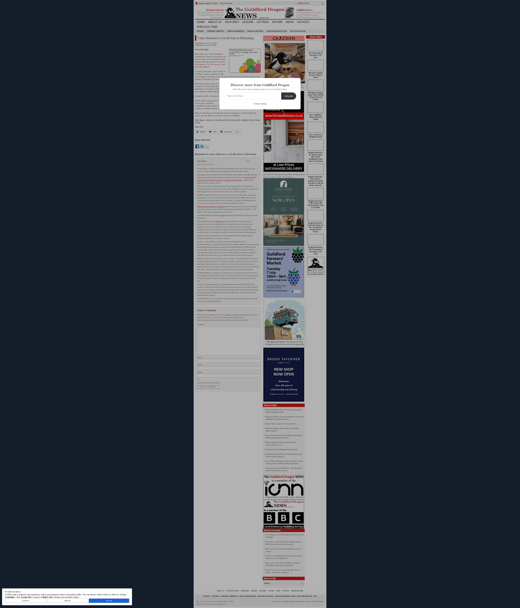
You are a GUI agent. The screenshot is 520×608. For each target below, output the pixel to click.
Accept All (109, 601)
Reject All (67, 601)
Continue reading (260, 103)
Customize (25, 601)
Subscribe (289, 95)
